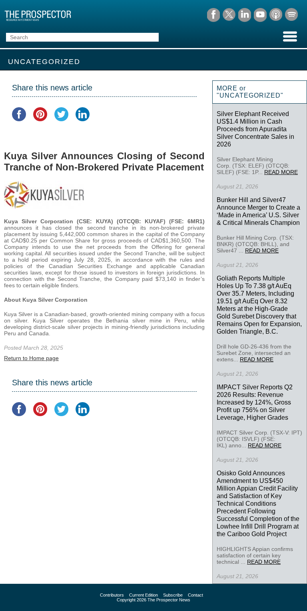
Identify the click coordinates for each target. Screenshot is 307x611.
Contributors (112, 595)
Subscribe (173, 595)
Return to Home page (31, 358)
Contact (195, 595)
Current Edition (143, 595)
